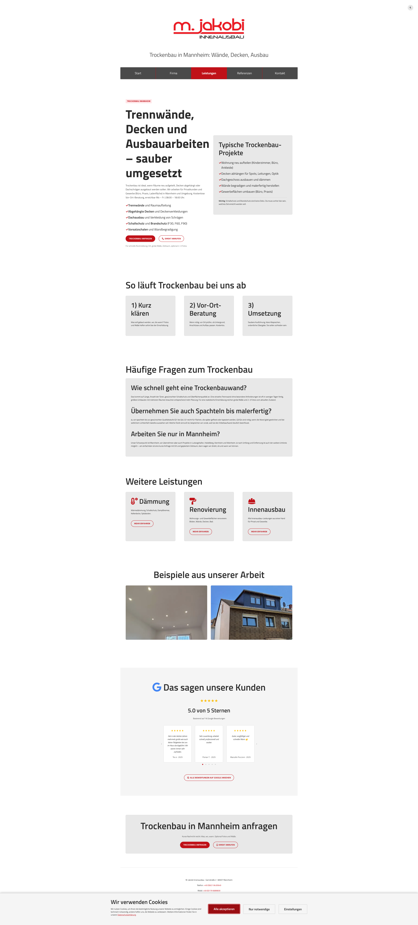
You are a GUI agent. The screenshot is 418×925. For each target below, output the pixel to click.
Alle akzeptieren (224, 909)
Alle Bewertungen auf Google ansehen (210, 777)
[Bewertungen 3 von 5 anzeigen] (209, 764)
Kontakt (280, 73)
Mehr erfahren (142, 523)
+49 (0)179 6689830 (211, 890)
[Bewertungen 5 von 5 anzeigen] (215, 764)
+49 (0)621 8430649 (212, 885)
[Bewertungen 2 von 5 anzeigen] (206, 764)
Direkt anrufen (173, 238)
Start (138, 73)
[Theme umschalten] (410, 7)
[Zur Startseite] (209, 28)
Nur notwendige (259, 909)
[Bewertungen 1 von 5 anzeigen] (202, 764)
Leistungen (209, 73)
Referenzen (244, 73)
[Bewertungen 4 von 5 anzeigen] (212, 764)
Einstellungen (293, 909)
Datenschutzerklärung (127, 914)
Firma (173, 73)
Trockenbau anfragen (140, 238)
